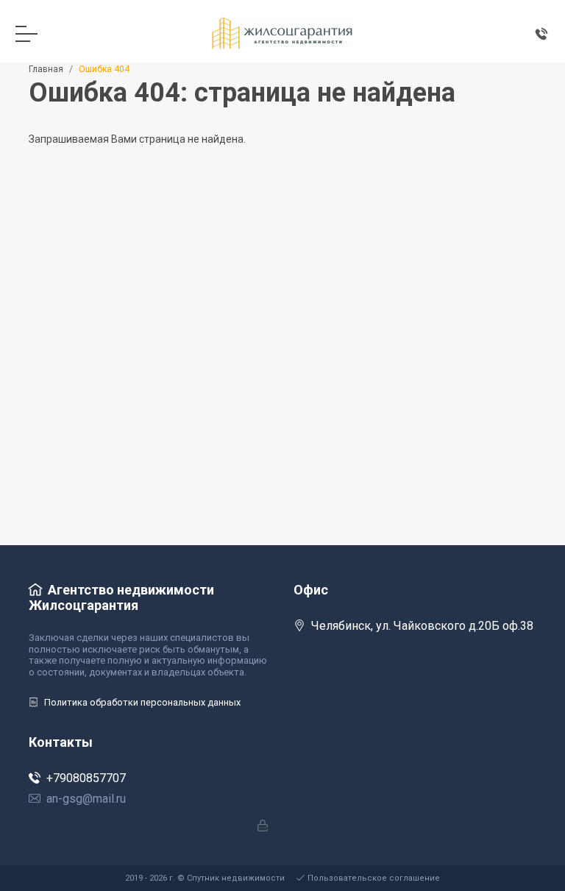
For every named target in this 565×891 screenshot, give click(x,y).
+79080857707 (86, 778)
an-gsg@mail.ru (86, 799)
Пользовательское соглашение (374, 878)
